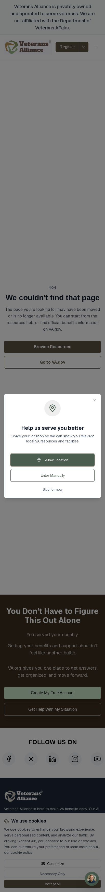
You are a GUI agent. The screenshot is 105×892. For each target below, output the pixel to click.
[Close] (95, 400)
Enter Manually (53, 475)
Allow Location (56, 460)
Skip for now (52, 489)
